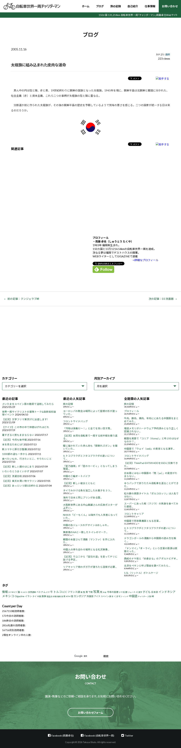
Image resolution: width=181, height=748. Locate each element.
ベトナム (41, 592)
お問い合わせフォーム (90, 712)
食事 (44, 596)
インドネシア (167, 591)
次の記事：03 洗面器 (161, 298)
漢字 (140, 592)
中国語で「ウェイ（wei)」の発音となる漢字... (149, 448)
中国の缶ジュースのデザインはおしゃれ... (86, 525)
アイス (97, 596)
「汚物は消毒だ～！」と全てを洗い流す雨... (87, 428)
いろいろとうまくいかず (15, 471)
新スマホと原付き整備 (14, 449)
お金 (104, 592)
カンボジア (80, 596)
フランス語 (74, 591)
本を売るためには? (12, 444)
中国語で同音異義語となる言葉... (142, 520)
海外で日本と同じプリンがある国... (82, 497)
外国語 (90, 596)
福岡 (59, 596)
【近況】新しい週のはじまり (18, 466)
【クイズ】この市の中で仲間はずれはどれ (25, 427)
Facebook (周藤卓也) (62, 735)
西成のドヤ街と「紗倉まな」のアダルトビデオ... (151, 558)
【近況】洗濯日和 (12, 476)
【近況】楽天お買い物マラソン (19, 481)
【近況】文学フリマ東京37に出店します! (25, 419)
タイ (34, 596)
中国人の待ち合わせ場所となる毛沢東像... (86, 549)
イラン (28, 596)
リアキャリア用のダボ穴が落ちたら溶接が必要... (90, 566)
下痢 (90, 592)
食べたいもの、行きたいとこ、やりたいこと (27, 458)
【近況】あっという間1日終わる (20, 485)
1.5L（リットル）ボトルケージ (141, 572)
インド (125, 596)
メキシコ (8, 596)
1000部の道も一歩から (15, 454)
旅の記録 (115, 6)
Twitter (129, 735)
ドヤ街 (122, 592)
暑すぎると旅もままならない (18, 435)
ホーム (85, 6)
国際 (167, 54)
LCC (64, 591)
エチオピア (12, 592)
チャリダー (142, 596)
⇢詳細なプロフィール (145, 260)
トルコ (57, 591)
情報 (5, 591)
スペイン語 (106, 596)
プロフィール (131, 411)
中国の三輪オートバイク (76, 476)
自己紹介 (132, 6)
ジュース (131, 592)
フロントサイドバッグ (75, 421)
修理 (55, 596)
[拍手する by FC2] (162, 78)
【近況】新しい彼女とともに (79, 483)
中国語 (133, 596)
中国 (39, 596)
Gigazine (19, 596)
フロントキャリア (134, 513)
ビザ (48, 592)
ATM (68, 596)
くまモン (118, 596)
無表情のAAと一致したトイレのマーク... (85, 532)
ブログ (100, 6)
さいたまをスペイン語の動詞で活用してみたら (28, 404)
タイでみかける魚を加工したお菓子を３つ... (87, 490)
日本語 (154, 592)
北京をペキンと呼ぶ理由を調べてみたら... (147, 565)
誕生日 (49, 596)
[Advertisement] (90, 190)
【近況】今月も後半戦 (14, 439)
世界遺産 (32, 592)
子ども (147, 591)
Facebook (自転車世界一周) (99, 735)
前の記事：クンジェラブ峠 (23, 298)
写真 (96, 592)
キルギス (24, 592)
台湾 (63, 596)
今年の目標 (112, 592)
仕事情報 (150, 6)
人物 (149, 596)
